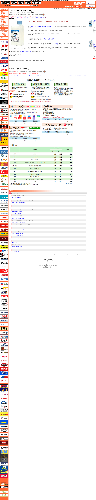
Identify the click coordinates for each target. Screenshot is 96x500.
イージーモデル (4, 82)
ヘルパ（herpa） (4, 357)
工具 (29, 2)
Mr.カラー (44, 26)
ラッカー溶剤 (17, 244)
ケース (36, 2)
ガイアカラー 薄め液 (25, 17)
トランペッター (4, 279)
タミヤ (13, 231)
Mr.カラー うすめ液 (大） (16, 198)
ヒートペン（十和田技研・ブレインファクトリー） (4, 304)
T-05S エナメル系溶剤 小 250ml (17, 213)
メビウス (4, 414)
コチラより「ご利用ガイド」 (25, 185)
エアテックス (4, 106)
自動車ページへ (4, 17)
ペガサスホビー (4, 349)
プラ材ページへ (4, 33)
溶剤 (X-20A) (14, 242)
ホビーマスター (4, 381)
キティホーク (4, 156)
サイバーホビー (4, 189)
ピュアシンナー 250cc (16, 251)
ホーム (52, 254)
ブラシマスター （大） (65, 44)
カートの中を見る (78, 6)
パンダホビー (4, 300)
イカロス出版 (4, 86)
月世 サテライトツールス (4, 172)
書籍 (39, 2)
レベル (4, 472)
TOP (5, 5)
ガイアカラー (31, 26)
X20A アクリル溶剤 (15, 238)
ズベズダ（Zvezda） (4, 234)
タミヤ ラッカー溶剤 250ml (17, 246)
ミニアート (4, 398)
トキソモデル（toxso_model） (4, 263)
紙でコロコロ (4, 152)
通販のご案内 (4, 492)
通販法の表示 (4, 496)
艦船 (8, 2)
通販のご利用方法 (90, 2)
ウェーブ (4, 98)
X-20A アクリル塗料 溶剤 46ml (18, 233)
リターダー (56, 43)
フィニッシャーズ (15, 249)
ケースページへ (4, 35)
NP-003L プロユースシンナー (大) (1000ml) (20, 229)
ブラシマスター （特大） (54, 44)
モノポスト (4, 438)
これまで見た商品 (69, 6)
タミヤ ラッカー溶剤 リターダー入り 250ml (20, 248)
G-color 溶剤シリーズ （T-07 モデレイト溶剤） (25, 220)
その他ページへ (4, 26)
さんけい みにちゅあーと (4, 193)
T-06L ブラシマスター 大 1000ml (18, 218)
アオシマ (4, 58)
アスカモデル (4, 70)
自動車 (12, 2)
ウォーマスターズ (4, 102)
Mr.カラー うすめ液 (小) (16, 197)
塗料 (26, 2)
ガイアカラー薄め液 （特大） (49, 38)
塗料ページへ (4, 29)
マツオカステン (4, 394)
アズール (4, 66)
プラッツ (4, 341)
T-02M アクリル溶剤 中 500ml (17, 207)
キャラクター (19, 2)
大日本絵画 (4, 243)
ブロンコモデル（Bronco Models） (4, 345)
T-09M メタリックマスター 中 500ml (18, 226)
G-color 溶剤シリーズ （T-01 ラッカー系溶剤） (22, 12)
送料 (90, 3)
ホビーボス (4, 377)
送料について (4, 494)
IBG (4, 50)
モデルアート (4, 426)
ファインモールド (4, 316)
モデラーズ (4, 422)
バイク (15, 2)
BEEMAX (4, 308)
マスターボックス (4, 390)
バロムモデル (4, 292)
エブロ (4, 135)
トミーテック (4, 267)
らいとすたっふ (4, 460)
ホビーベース (4, 373)
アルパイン (4, 78)
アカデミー (4, 62)
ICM (4, 46)
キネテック (4, 160)
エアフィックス (4, 110)
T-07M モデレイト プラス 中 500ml (18, 222)
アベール (4, 74)
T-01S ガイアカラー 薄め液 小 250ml (18, 202)
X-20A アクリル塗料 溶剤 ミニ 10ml (18, 235)
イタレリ (4, 90)
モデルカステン (4, 430)
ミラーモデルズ (4, 410)
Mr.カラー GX (49, 26)
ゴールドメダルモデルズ (4, 180)
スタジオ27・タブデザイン (4, 225)
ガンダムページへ (4, 21)
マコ (4, 386)
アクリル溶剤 (17, 231)
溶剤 (46, 17)
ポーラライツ (4, 365)
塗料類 (55, 254)
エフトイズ (4, 131)
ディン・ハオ (4, 255)
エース (4, 122)
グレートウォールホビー (4, 168)
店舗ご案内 (4, 491)
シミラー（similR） (4, 209)
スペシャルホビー (4, 230)
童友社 (4, 259)
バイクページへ (4, 19)
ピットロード (4, 312)
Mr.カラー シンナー (20, 195)
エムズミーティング (4, 487)
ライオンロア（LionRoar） (4, 456)
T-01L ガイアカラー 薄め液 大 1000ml (19, 204)
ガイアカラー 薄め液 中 (16, 17)
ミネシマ (4, 402)
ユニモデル (4, 448)
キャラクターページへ (4, 23)
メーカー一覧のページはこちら (4, 42)
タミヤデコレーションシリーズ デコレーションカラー (24, 240)
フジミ (4, 337)
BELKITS (4, 353)
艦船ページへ (4, 15)
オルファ (4, 143)
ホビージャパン (4, 369)
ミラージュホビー (4, 406)
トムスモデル (4, 271)
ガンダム (22, 2)
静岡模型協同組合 (4, 205)
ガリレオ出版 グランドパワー (4, 164)
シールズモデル (4, 201)
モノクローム (4, 434)
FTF (4, 126)
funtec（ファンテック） (4, 320)
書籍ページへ (4, 38)
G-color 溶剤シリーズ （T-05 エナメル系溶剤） (25, 209)
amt (4, 118)
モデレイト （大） (44, 48)
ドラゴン (4, 275)
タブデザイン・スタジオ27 (4, 247)
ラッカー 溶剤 (41, 17)
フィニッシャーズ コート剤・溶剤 (25, 249)
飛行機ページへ (4, 14)
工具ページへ (4, 31)
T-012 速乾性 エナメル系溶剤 (17, 211)
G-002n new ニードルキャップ (25, 51)
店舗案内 (90, 6)
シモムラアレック (4, 213)
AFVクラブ (4, 114)
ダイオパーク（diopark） (4, 239)
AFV (4, 12)
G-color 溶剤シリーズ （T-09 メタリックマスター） (26, 224)
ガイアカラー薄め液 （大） (48, 39)
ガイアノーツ (11, 69)
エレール (4, 139)
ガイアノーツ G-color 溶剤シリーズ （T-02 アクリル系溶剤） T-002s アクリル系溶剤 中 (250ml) (26, 75)
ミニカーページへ (4, 25)
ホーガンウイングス (4, 361)
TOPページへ (4, 9)
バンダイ (4, 296)
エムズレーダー (4, 484)
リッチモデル (4, 468)
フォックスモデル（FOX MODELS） (4, 328)
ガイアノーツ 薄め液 (34, 17)
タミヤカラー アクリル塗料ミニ (20, 237)
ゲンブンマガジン (4, 176)
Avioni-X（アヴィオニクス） (4, 54)
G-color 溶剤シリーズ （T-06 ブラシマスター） (25, 215)
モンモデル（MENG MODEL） (4, 443)
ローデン (4, 476)
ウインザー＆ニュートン (4, 94)
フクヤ (4, 333)
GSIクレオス (14, 195)
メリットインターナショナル (4, 418)
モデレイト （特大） (35, 48)
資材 (33, 2)
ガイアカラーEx (38, 26)
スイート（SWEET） (4, 217)
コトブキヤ (4, 184)
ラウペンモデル (4, 464)
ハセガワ (4, 284)
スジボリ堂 (4, 221)
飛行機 (5, 2)
